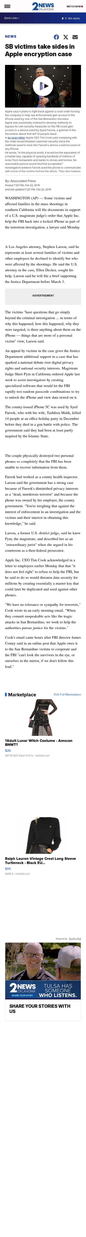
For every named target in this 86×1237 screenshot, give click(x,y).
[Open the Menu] (7, 6)
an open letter (16, 137)
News (10, 36)
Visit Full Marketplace (67, 694)
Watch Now (74, 6)
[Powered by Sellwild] (75, 938)
